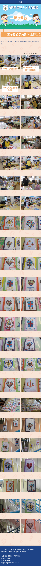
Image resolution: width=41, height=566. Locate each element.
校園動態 (9, 41)
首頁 (2, 41)
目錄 (20, 2)
